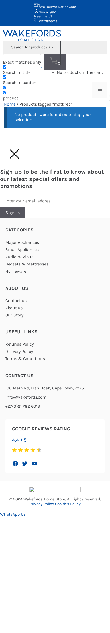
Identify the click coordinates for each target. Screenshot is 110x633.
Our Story (14, 315)
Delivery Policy (19, 351)
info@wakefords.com (25, 397)
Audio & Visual (20, 256)
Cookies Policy (68, 503)
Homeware (15, 271)
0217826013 (47, 21)
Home (9, 104)
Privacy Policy (42, 503)
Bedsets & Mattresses (26, 264)
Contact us (16, 300)
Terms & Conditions (25, 358)
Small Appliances (22, 249)
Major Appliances (22, 242)
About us (14, 307)
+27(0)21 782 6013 (22, 406)
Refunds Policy (19, 344)
